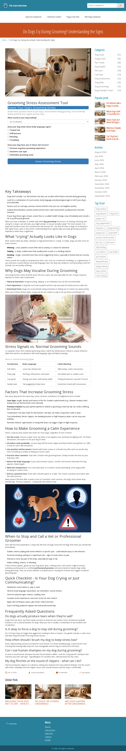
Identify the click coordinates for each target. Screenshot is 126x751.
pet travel (110, 242)
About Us (47, 727)
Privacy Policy (49, 733)
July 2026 (99, 156)
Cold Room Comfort (54, 16)
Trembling (14, 140)
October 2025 (101, 192)
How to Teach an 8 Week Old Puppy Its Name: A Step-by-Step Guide (113, 121)
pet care (99, 242)
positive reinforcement (105, 237)
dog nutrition (101, 209)
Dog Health (108, 66)
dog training (101, 247)
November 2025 (102, 188)
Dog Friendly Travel (108, 90)
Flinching (14, 137)
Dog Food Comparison (33, 16)
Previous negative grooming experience (27, 148)
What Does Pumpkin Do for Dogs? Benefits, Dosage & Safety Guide (113, 129)
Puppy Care (108, 58)
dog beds (99, 228)
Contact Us (48, 736)
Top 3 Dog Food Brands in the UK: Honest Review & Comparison (112, 137)
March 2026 (100, 172)
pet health (114, 252)
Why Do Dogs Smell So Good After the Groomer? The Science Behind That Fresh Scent (113, 112)
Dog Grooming (108, 86)
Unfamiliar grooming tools (21, 155)
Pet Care (108, 70)
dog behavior (101, 213)
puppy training (101, 266)
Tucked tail (15, 130)
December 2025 (102, 184)
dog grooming (113, 228)
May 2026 (99, 164)
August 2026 (100, 152)
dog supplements (103, 223)
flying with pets (102, 261)
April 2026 (99, 168)
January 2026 (101, 180)
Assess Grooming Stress (48, 161)
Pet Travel (108, 62)
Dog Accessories (108, 78)
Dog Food (108, 54)
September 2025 (102, 196)
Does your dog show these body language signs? (29, 127)
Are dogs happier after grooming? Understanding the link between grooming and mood (77, 702)
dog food (114, 213)
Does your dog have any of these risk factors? (28, 145)
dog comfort (101, 271)
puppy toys (100, 233)
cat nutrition (101, 252)
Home (4, 40)
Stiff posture (15, 133)
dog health (113, 233)
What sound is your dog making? (22, 118)
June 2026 (99, 160)
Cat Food (108, 74)
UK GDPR (48, 740)
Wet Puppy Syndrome (93, 16)
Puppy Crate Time (73, 16)
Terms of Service (50, 730)
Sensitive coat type (18, 151)
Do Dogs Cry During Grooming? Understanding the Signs (47, 702)
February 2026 (101, 176)
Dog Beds (108, 82)
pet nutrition (101, 256)
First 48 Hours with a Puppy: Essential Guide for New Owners (113, 104)
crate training (101, 276)
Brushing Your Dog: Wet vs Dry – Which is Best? (17, 702)
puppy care (100, 218)
